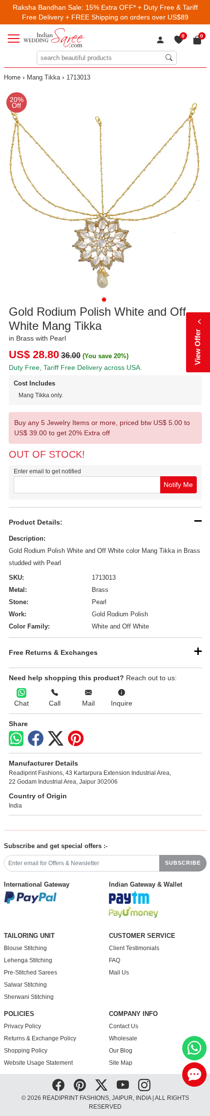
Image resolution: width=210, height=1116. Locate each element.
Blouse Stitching (25, 948)
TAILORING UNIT (29, 936)
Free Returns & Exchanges (53, 652)
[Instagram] (144, 1085)
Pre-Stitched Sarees (30, 972)
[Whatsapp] (16, 738)
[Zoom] (105, 188)
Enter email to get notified (47, 471)
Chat (21, 703)
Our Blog (120, 1050)
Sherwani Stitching (29, 997)
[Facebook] (35, 739)
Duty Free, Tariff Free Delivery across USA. (75, 367)
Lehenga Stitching (28, 960)
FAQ (114, 960)
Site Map (120, 1062)
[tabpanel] (105, 188)
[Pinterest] (76, 739)
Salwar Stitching (25, 984)
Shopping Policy (25, 1050)
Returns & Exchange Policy (40, 1038)
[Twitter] (55, 739)
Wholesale (123, 1038)
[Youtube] (123, 1085)
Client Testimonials (134, 948)
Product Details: (36, 522)
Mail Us (119, 972)
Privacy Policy (22, 1026)
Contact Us (123, 1026)
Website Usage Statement (38, 1062)
